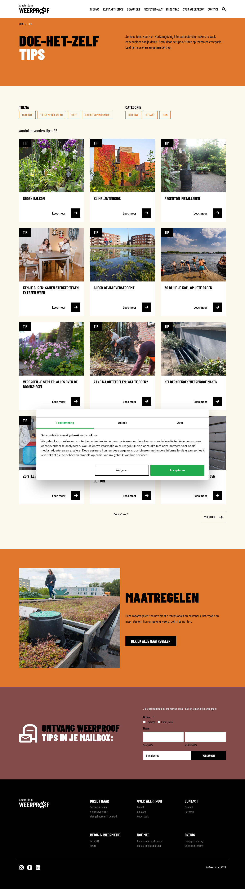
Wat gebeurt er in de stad (103, 816)
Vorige (33, 517)
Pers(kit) (94, 841)
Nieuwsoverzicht (98, 811)
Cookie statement (194, 845)
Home (21, 23)
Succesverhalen (98, 807)
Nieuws (95, 9)
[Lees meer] (51, 180)
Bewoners (133, 9)
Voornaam (148, 745)
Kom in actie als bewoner (150, 841)
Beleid (140, 807)
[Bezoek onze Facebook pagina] (30, 867)
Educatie (141, 811)
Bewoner (148, 722)
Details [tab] (122, 422)
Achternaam (191, 745)
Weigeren (122, 470)
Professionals (153, 9)
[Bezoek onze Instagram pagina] (21, 867)
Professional (164, 722)
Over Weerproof (193, 9)
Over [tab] (180, 422)
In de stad (172, 9)
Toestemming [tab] (65, 422)
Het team (189, 811)
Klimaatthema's (113, 9)
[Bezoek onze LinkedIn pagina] (38, 867)
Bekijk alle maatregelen (151, 641)
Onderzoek (143, 816)
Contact (213, 9)
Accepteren (177, 470)
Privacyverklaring (194, 841)
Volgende (210, 517)
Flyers (93, 845)
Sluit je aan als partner (149, 845)
